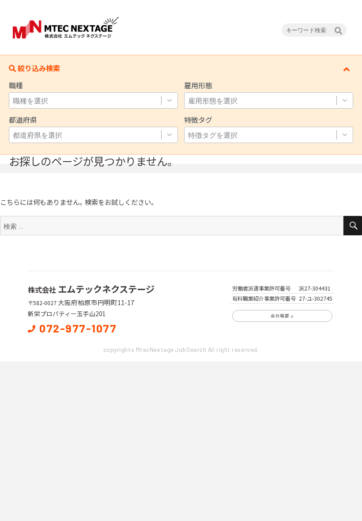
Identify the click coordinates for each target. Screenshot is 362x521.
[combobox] (93, 100)
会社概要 (280, 316)
